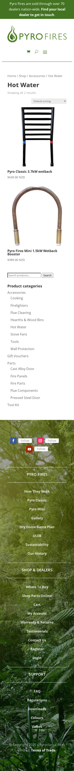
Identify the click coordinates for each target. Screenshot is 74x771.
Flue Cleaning (20, 312)
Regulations (37, 700)
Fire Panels (18, 376)
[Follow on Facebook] (13, 440)
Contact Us (37, 640)
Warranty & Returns (37, 622)
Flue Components (24, 390)
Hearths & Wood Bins (27, 320)
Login (37, 658)
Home (11, 76)
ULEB (37, 536)
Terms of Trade (43, 750)
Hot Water (18, 327)
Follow (25, 441)
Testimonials (37, 631)
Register (37, 649)
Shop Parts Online (37, 596)
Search (47, 275)
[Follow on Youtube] (29, 449)
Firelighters (19, 305)
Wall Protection (22, 349)
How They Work (37, 491)
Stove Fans (18, 334)
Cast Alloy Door (22, 368)
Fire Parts (17, 383)
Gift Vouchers (18, 356)
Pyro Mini (37, 509)
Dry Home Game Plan (37, 527)
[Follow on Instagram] (40, 440)
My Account (37, 613)
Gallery (37, 518)
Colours (37, 718)
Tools (14, 341)
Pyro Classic (37, 500)
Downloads (37, 709)
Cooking (16, 298)
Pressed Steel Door (25, 397)
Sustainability (37, 544)
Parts (11, 363)
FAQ (37, 691)
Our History (37, 553)
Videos (37, 726)
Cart (37, 604)
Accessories (37, 76)
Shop (22, 76)
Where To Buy (37, 587)
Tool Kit (13, 405)
